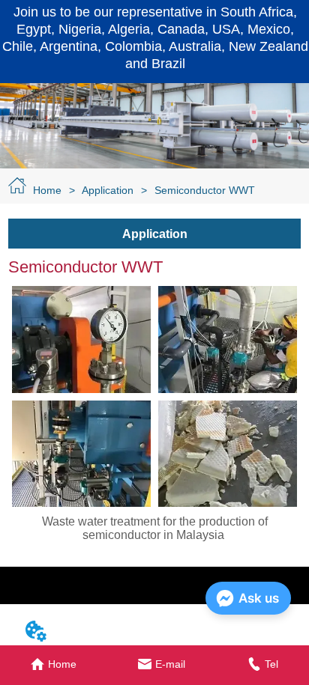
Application (108, 190)
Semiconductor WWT (204, 190)
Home (47, 190)
